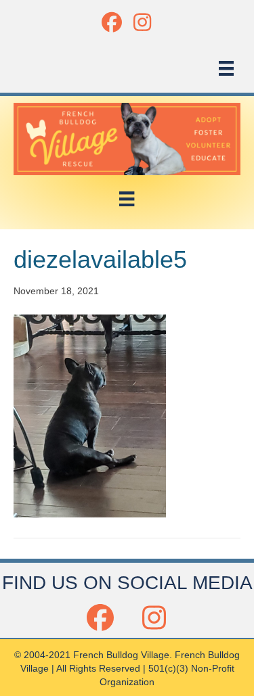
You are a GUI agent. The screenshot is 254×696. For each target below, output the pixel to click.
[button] (112, 22)
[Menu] (226, 68)
